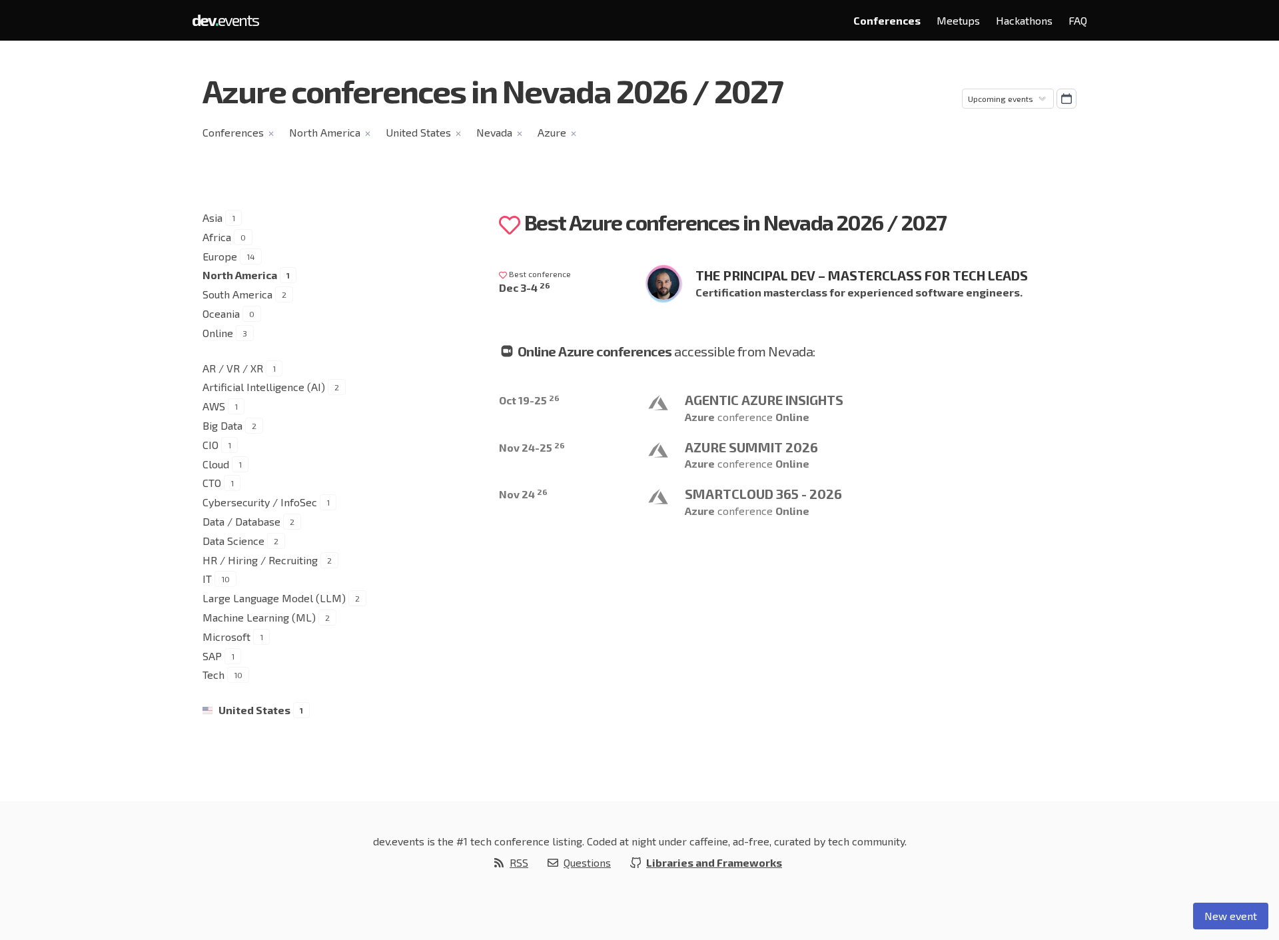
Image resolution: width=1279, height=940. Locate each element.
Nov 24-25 (532, 447)
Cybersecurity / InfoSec (260, 502)
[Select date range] (1066, 99)
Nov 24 (523, 494)
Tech (213, 674)
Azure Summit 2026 (751, 447)
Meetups (958, 20)
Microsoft (226, 636)
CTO (212, 482)
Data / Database (241, 521)
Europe (220, 256)
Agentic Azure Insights (764, 400)
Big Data (222, 425)
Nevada (494, 132)
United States (418, 132)
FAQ (1077, 20)
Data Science (233, 540)
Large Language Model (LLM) (274, 598)
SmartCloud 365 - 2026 (763, 494)
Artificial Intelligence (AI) (264, 386)
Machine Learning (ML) (259, 617)
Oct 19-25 (529, 400)
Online (218, 332)
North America (324, 132)
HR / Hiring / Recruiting (260, 560)
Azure (552, 132)
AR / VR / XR (233, 368)
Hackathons (1024, 20)
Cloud (216, 464)
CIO (210, 444)
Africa (217, 237)
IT (207, 578)
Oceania (221, 313)
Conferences (887, 20)
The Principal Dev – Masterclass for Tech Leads (861, 275)
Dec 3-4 (524, 287)
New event (1230, 915)
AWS (214, 406)
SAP (212, 656)
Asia (212, 217)
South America (237, 294)
